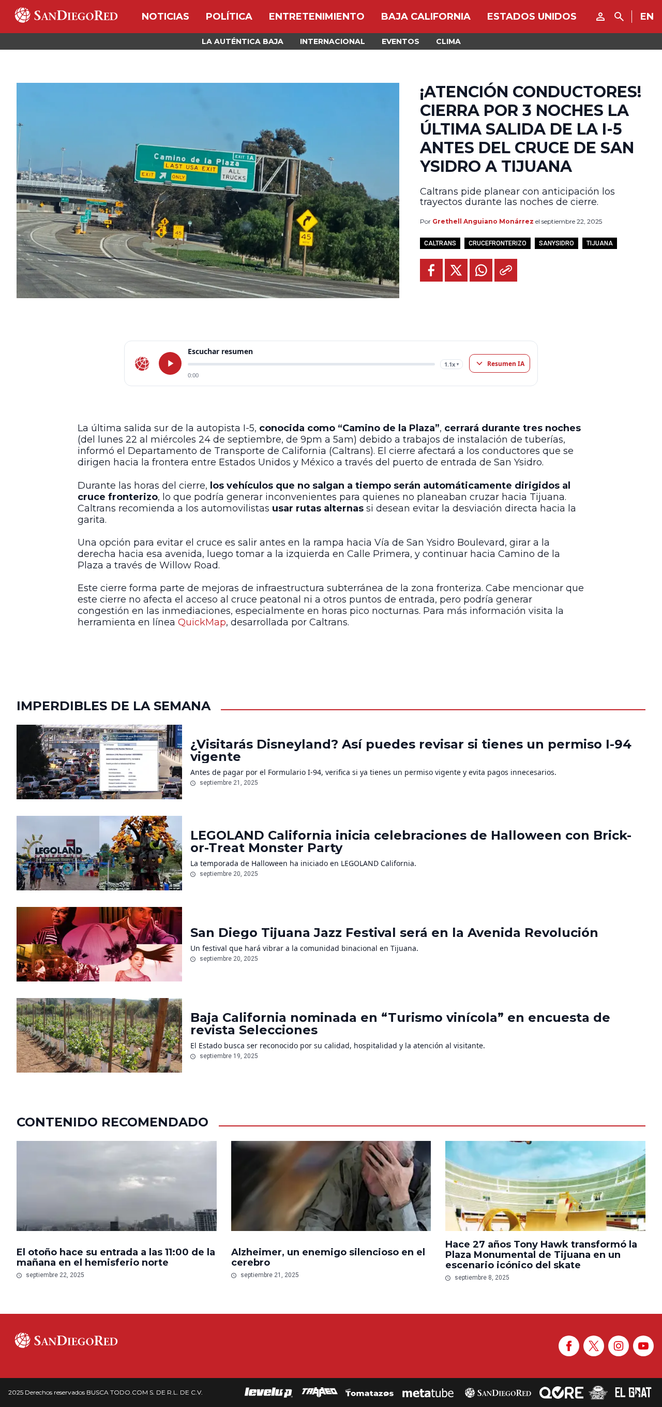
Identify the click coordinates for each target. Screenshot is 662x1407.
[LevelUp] (269, 1392)
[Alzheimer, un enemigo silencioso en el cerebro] (331, 1188)
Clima (448, 41)
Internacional (332, 41)
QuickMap (202, 622)
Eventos (400, 41)
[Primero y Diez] (598, 1392)
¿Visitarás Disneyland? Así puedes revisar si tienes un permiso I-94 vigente (410, 750)
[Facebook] (569, 1346)
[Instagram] (618, 1346)
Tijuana (599, 243)
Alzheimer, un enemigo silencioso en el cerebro (328, 1257)
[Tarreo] (319, 1392)
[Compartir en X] (456, 270)
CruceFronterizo (497, 243)
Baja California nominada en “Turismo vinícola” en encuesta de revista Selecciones (400, 1024)
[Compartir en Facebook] (431, 270)
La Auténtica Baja (242, 41)
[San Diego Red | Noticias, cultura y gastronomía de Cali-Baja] (66, 16)
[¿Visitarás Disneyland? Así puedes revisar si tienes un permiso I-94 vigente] (99, 762)
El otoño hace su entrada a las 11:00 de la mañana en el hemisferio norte (116, 1257)
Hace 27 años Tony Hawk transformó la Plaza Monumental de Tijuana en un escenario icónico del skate (541, 1254)
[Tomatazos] (369, 1392)
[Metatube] (428, 1392)
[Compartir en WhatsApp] (481, 270)
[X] (593, 1346)
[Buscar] (619, 16)
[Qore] (561, 1392)
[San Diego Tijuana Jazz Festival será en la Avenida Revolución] (99, 944)
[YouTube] (643, 1346)
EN (647, 16)
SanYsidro (556, 243)
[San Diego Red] (498, 1392)
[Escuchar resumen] (170, 363)
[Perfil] (600, 16)
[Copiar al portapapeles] (505, 270)
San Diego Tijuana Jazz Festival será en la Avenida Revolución (394, 933)
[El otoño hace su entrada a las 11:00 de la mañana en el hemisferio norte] (117, 1188)
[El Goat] (633, 1392)
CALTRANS (440, 243)
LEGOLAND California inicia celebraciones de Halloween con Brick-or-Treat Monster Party (410, 841)
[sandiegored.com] (142, 363)
